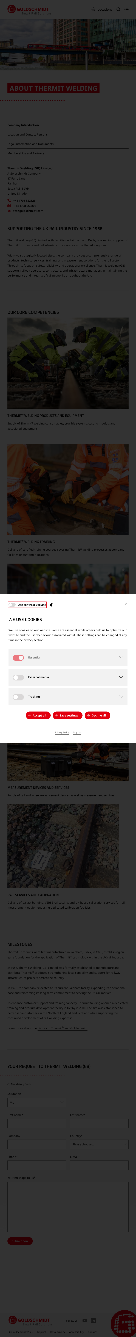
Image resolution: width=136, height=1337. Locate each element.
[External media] (119, 677)
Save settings (69, 715)
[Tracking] (119, 696)
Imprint (77, 732)
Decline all (99, 715)
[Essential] (119, 657)
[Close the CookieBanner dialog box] (126, 603)
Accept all (39, 715)
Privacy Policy (62, 732)
